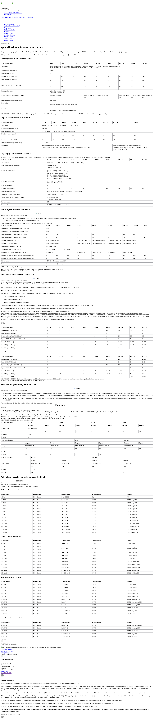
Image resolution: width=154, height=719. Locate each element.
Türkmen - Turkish (9, 30)
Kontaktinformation (6, 649)
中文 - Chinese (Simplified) (12, 26)
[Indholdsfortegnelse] (1, 19)
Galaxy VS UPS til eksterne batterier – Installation (15, 17)
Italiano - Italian (8, 36)
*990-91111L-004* (6, 673)
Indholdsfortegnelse (9, 14)
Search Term (4, 8)
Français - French (9, 24)
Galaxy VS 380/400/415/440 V (13, 13)
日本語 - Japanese (9, 33)
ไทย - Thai (7, 28)
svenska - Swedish (9, 35)
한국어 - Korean (9, 38)
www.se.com (4, 671)
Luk (2, 674)
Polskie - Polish (8, 40)
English (6, 31)
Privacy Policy (5, 652)
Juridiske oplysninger (7, 651)
